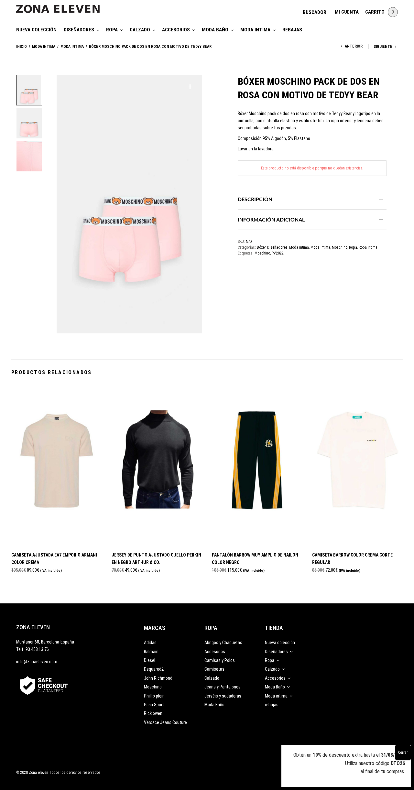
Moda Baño (215, 30)
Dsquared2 (154, 669)
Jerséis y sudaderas (222, 695)
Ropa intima (368, 247)
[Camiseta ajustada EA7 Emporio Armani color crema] (56, 465)
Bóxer (261, 247)
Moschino (339, 247)
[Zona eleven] (62, 6)
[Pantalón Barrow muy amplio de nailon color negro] (257, 465)
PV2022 (278, 253)
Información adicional (271, 219)
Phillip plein (154, 695)
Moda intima (255, 30)
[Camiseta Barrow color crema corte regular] (357, 465)
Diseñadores (79, 30)
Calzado (140, 30)
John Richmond (158, 678)
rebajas (292, 30)
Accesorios (176, 30)
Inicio (21, 46)
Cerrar (403, 752)
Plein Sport (154, 704)
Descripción (255, 199)
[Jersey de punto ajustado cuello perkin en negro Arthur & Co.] (157, 465)
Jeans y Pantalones (222, 686)
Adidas (150, 642)
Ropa (112, 30)
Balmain (151, 651)
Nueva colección (36, 30)
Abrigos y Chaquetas (223, 642)
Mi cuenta (347, 12)
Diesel (149, 660)
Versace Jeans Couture (165, 722)
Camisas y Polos (219, 660)
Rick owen (153, 713)
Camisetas (214, 669)
